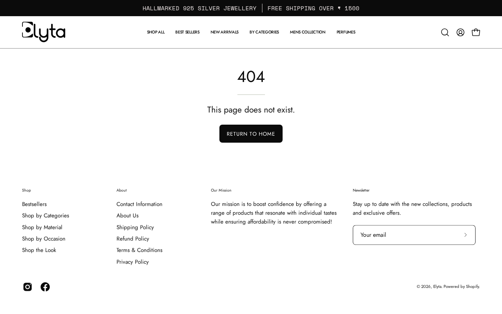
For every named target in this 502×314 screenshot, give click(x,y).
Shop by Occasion (43, 239)
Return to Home (251, 134)
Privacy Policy (132, 262)
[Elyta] (44, 32)
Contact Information (139, 204)
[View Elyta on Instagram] (26, 286)
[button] (307, 32)
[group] (251, 8)
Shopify (472, 286)
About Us (127, 216)
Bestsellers (34, 204)
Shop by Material (42, 227)
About (121, 190)
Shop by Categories (45, 216)
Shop (26, 190)
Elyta (437, 286)
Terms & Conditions (139, 250)
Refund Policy (132, 239)
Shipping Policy (135, 227)
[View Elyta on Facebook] (44, 286)
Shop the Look (39, 250)
